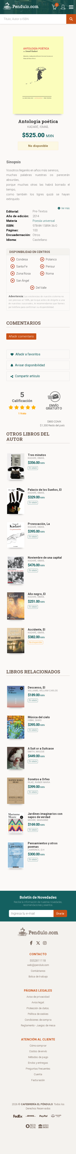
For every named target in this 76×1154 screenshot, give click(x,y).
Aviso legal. (38, 1002)
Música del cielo (39, 717)
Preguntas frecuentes (38, 1068)
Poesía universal (44, 221)
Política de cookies (38, 1013)
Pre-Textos (40, 211)
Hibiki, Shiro (35, 720)
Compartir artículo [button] (27, 376)
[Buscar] (71, 19)
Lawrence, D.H (36, 850)
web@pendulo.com (38, 965)
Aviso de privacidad (38, 996)
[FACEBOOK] (31, 943)
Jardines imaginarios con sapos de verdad (45, 815)
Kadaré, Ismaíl (38, 127)
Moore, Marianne (38, 820)
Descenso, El (36, 687)
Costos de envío (38, 1051)
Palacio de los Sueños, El (45, 489)
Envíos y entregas (38, 1062)
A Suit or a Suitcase (41, 748)
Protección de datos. (38, 1008)
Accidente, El (36, 629)
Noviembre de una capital (45, 557)
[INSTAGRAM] (45, 943)
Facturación (38, 1080)
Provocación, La (39, 523)
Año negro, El (37, 594)
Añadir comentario (21, 336)
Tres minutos (37, 455)
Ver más (65, 208)
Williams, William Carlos (43, 690)
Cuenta (38, 1074)
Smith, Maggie (36, 751)
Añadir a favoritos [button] (27, 354)
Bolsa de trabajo (38, 976)
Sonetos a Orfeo (39, 779)
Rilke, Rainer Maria (39, 782)
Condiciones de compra (38, 1019)
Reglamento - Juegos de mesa (38, 1025)
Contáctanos (38, 970)
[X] (38, 943)
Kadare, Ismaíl (36, 458)
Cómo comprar (38, 1045)
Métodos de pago (38, 1057)
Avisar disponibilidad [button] (29, 365)
